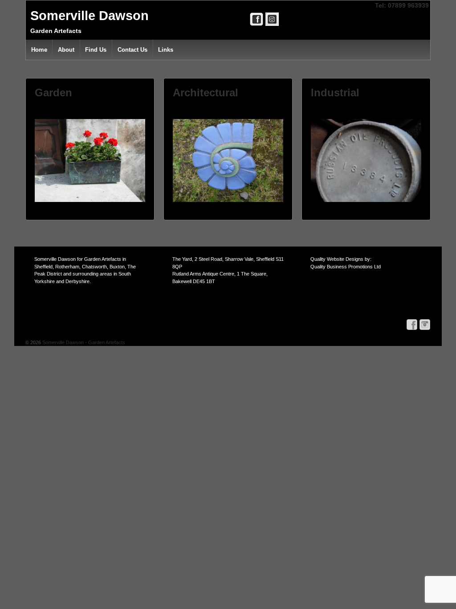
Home (39, 49)
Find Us (95, 49)
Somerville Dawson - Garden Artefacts (83, 342)
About (66, 49)
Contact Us (132, 49)
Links (165, 49)
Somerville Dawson (89, 15)
